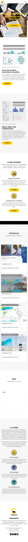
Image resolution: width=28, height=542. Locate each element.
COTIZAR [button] (7, 83)
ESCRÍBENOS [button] (14, 25)
